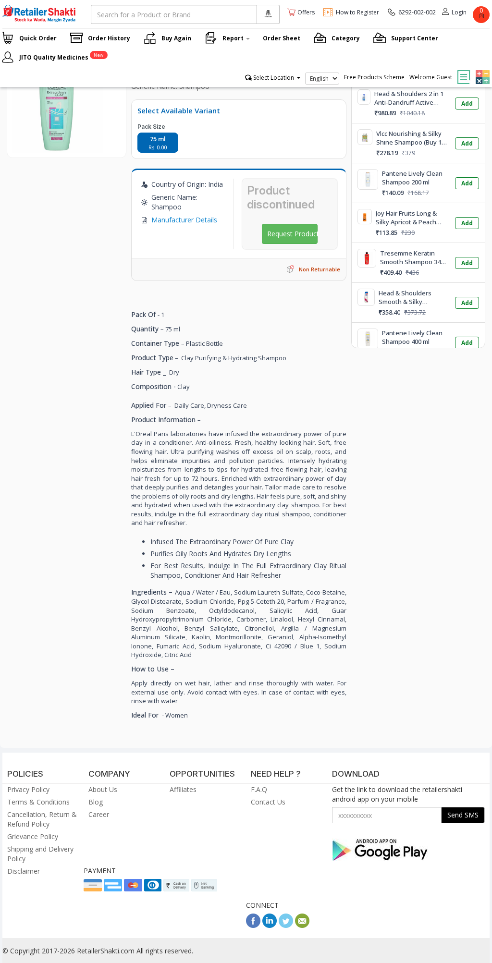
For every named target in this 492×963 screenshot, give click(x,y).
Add (467, 103)
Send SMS (463, 814)
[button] (481, 70)
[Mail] (302, 925)
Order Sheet (281, 38)
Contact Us (268, 801)
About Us (102, 789)
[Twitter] (286, 925)
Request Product (292, 233)
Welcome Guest (430, 77)
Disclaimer (23, 871)
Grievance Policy (32, 836)
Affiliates (183, 789)
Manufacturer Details (184, 219)
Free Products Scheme (374, 77)
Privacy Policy (28, 789)
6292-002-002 (417, 12)
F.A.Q (259, 789)
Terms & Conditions (38, 801)
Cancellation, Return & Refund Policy (42, 819)
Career (98, 814)
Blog (95, 801)
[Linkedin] (269, 925)
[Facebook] (253, 925)
